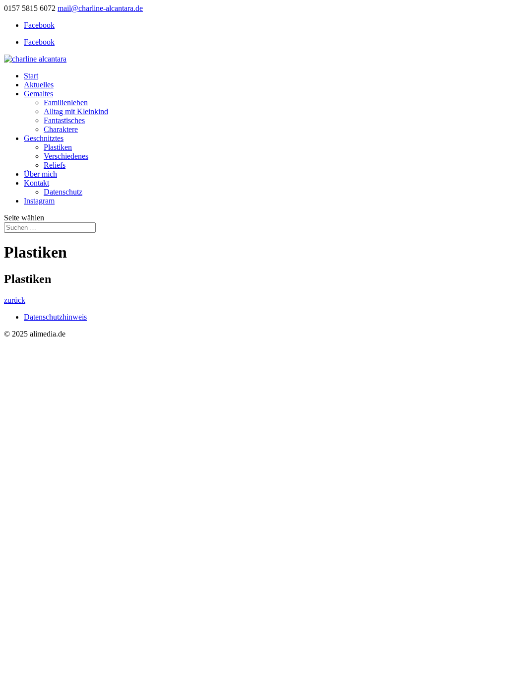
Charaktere (61, 129)
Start (31, 75)
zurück (14, 300)
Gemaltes (38, 93)
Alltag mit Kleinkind (76, 111)
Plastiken (58, 147)
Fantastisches (64, 120)
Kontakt (36, 183)
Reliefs (54, 165)
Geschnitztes (44, 138)
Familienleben (66, 102)
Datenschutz (63, 192)
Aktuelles (39, 84)
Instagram (39, 201)
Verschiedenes (66, 156)
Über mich (40, 174)
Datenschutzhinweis (55, 317)
